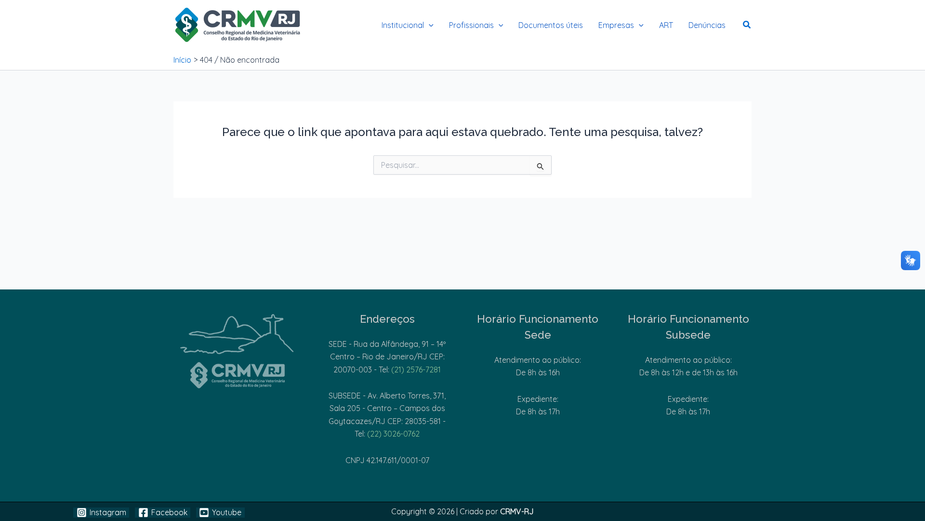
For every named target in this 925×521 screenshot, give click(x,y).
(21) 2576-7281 (416, 369)
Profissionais (471, 25)
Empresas (616, 25)
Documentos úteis (550, 25)
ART (666, 25)
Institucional (403, 25)
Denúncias (707, 25)
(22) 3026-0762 (393, 434)
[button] (429, 25)
